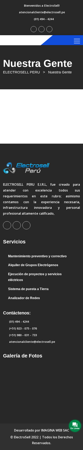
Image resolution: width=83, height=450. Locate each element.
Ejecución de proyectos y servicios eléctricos (35, 277)
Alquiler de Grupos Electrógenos (33, 265)
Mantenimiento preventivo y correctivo (37, 256)
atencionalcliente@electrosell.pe (42, 12)
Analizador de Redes (24, 298)
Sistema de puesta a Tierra (28, 289)
